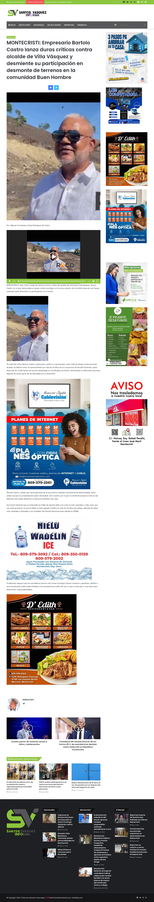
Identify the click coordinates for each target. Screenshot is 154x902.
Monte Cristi (24, 25)
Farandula (82, 25)
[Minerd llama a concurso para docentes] (49, 853)
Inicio (13, 25)
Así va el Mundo (54, 25)
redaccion (28, 699)
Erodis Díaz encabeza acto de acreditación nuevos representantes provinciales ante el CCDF (20, 785)
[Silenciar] (93, 281)
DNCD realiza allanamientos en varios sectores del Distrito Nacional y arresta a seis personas (53, 785)
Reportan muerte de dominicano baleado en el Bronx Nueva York (138, 818)
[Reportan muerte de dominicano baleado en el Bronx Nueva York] (121, 818)
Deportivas (69, 25)
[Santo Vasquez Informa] (29, 13)
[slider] (52, 281)
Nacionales (39, 25)
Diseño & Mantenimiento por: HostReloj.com (66, 898)
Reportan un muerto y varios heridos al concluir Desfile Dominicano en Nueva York (138, 850)
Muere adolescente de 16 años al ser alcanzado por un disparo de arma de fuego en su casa (86, 785)
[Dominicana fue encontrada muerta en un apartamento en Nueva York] (121, 832)
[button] (53, 257)
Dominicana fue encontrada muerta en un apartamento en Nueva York (137, 833)
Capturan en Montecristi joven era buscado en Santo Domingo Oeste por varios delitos (65, 821)
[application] (53, 257)
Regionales (11, 37)
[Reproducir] (10, 281)
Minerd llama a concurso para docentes (64, 852)
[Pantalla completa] (97, 281)
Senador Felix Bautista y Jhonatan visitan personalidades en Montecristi (66, 838)
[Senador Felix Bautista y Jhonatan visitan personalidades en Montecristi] (49, 836)
